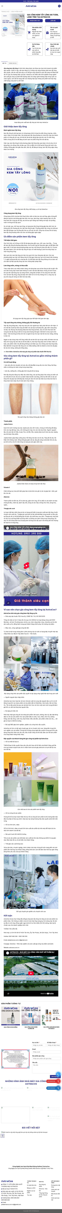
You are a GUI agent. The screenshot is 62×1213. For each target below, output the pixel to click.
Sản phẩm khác (17, 11)
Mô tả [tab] (4, 63)
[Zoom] (3, 35)
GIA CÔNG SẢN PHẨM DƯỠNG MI (31, 1027)
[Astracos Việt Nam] (31, 6)
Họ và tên (35, 1042)
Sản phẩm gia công (38, 1056)
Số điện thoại (51, 1042)
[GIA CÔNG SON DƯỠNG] (10, 1016)
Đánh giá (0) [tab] (12, 63)
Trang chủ (5, 11)
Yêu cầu (34, 1062)
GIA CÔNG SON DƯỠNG (10, 1027)
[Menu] (2, 6)
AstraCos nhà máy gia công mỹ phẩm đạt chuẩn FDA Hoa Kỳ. (32, 351)
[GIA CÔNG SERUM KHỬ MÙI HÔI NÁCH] (51, 1016)
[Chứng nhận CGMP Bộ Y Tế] (15, 1059)
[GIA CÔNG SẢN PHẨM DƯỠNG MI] (31, 1016)
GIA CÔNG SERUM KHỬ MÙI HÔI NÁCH (51, 1027)
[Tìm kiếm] (59, 6)
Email (34, 1049)
